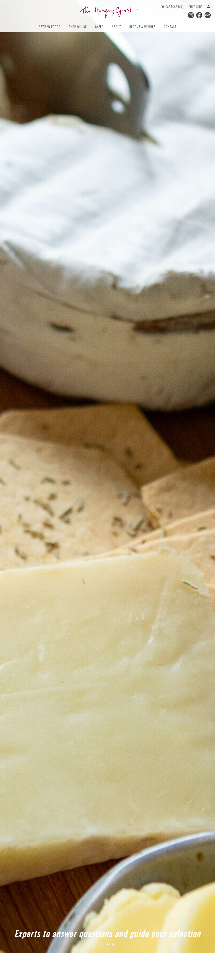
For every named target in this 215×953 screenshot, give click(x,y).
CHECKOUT (196, 6)
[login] (208, 6)
